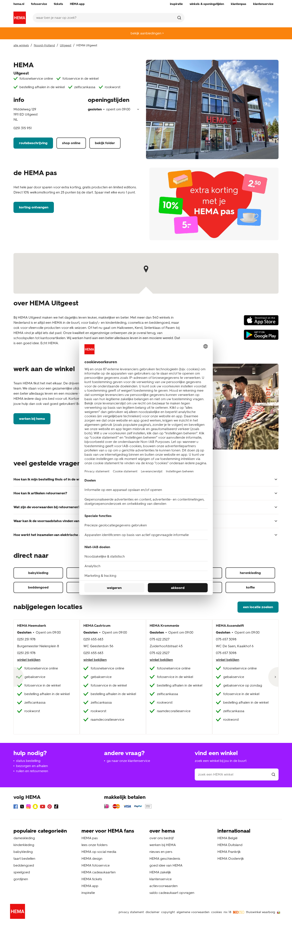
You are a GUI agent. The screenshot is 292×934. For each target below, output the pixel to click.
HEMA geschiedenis (164, 858)
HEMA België (227, 838)
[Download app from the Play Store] (261, 336)
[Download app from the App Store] (261, 322)
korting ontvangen (33, 207)
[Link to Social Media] (15, 807)
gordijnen (20, 879)
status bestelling (28, 761)
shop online (71, 143)
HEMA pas (89, 838)
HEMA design (91, 858)
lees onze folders (94, 845)
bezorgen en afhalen (32, 766)
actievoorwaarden (163, 886)
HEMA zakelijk (160, 872)
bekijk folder (105, 143)
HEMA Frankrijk (229, 852)
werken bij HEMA (32, 419)
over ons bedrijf (161, 838)
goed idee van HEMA (166, 865)
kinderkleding (23, 845)
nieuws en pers (160, 852)
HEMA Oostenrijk (230, 858)
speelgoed (21, 872)
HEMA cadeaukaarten (98, 872)
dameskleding (24, 838)
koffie (250, 587)
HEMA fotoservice (95, 865)
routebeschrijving (33, 143)
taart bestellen (24, 858)
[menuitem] (18, 4)
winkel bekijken (28, 660)
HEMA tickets (91, 879)
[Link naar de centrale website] (19, 18)
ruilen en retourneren (32, 771)
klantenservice (160, 879)
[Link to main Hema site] (18, 912)
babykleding (38, 573)
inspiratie (88, 893)
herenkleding (250, 573)
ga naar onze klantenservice (128, 761)
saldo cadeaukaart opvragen (171, 893)
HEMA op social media (98, 852)
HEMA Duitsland (229, 845)
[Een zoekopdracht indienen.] (179, 18)
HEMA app (89, 886)
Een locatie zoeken (258, 607)
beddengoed (38, 587)
